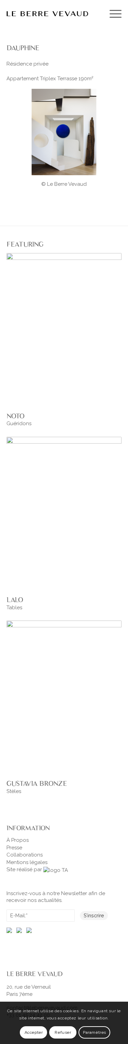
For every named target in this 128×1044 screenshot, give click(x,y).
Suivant (114, 131)
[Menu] (112, 13)
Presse (14, 848)
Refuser (63, 1032)
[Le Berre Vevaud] (52, 13)
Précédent (13, 131)
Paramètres (94, 1032)
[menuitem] (112, 13)
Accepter (34, 1032)
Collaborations (24, 855)
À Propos (17, 840)
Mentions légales (26, 862)
